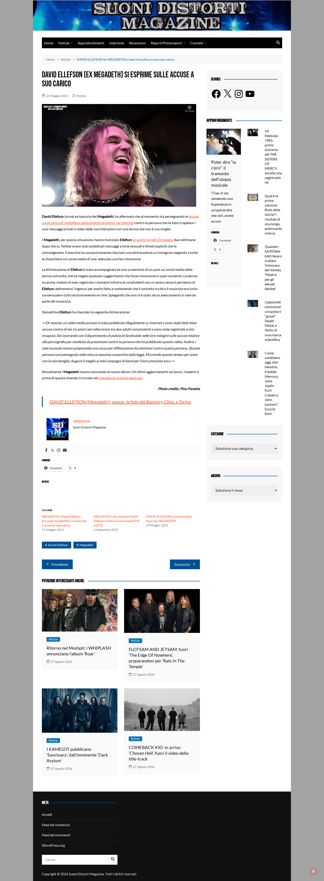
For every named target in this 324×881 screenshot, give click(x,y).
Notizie (63, 43)
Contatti (196, 43)
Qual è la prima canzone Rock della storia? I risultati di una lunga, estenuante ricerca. (273, 214)
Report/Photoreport (166, 43)
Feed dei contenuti (56, 825)
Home (48, 43)
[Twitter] (52, 450)
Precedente (60, 564)
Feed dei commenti (56, 835)
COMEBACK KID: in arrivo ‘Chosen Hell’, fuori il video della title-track (158, 753)
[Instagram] (59, 450)
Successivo (182, 564)
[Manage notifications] (313, 871)
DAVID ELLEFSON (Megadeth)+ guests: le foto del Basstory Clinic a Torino (120, 401)
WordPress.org (53, 845)
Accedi (47, 814)
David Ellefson (58, 545)
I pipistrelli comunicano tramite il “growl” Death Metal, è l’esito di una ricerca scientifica (273, 321)
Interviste (116, 43)
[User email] (65, 450)
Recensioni (137, 43)
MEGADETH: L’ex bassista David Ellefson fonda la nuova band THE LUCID (117, 521)
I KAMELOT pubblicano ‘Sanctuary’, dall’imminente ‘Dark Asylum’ (77, 754)
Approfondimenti (91, 43)
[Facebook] (46, 450)
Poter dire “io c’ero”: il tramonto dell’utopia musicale (223, 173)
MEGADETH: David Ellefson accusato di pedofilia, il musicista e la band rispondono (64, 521)
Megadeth (86, 545)
